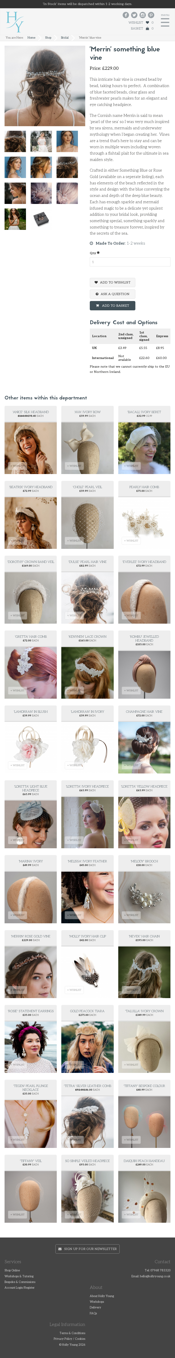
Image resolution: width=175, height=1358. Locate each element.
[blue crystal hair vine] (44, 195)
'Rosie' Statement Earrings (31, 1011)
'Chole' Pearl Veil (87, 487)
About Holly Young (102, 1296)
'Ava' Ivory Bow (87, 412)
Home (31, 38)
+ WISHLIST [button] (17, 465)
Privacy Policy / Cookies (69, 1339)
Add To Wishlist (115, 282)
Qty (93, 253)
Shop (48, 38)
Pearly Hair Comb (144, 487)
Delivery (95, 1307)
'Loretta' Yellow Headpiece (144, 786)
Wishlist (141, 23)
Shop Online (12, 1270)
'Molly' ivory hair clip (87, 936)
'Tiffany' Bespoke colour (144, 1086)
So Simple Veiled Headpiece (87, 1161)
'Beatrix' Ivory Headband (30, 487)
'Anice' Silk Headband (31, 412)
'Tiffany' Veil (31, 1161)
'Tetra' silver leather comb (87, 1086)
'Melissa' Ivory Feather (87, 861)
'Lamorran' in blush (31, 712)
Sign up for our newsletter (89, 1249)
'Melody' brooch (144, 861)
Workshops (97, 1302)
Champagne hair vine (144, 712)
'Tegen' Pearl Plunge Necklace (30, 1088)
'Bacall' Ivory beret (144, 412)
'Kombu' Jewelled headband (144, 639)
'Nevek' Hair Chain (144, 936)
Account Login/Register (20, 1288)
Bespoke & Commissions (20, 1282)
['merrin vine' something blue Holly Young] (18, 144)
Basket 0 (142, 28)
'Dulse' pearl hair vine (87, 562)
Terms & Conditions (72, 1333)
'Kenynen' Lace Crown (87, 637)
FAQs (93, 1313)
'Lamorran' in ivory (87, 712)
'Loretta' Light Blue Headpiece (30, 788)
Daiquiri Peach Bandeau (144, 1161)
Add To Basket (115, 306)
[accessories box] (44, 221)
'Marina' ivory (31, 861)
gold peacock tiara (87, 1011)
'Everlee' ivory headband (144, 562)
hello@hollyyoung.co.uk (155, 1276)
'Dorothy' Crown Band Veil (30, 562)
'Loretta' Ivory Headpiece (87, 786)
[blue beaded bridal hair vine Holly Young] (18, 221)
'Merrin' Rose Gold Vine (30, 936)
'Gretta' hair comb (31, 637)
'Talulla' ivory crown (144, 1011)
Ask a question (115, 294)
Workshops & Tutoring (19, 1276)
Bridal (65, 38)
